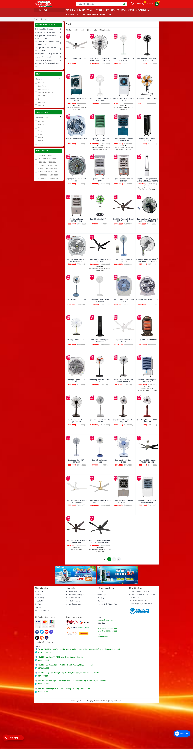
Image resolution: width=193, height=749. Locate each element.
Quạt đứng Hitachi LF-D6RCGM (76, 461)
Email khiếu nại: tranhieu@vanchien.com (138, 599)
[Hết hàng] (66, 45)
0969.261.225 (43, 692)
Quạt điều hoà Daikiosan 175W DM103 (123, 140)
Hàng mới (80, 30)
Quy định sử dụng (73, 601)
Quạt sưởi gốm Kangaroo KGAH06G (100, 340)
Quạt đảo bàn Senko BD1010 (76, 139)
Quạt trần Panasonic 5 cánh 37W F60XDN (100, 260)
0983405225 (103, 637)
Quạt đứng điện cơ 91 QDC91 (100, 461)
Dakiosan (40, 124)
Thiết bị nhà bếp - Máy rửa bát (46, 54)
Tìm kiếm (101, 591)
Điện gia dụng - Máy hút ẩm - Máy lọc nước (46, 49)
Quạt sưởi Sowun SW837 (147, 339)
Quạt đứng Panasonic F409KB (123, 260)
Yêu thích (149, 3)
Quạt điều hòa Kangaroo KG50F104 (147, 381)
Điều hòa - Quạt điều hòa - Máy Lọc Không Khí (47, 43)
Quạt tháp (41, 102)
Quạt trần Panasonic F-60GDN (123, 340)
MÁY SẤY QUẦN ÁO (90, 14)
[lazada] (46, 638)
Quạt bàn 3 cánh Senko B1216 (123, 461)
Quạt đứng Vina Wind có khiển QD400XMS (123, 381)
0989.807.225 (43, 684)
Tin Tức (38, 604)
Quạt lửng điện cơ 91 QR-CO (76, 339)
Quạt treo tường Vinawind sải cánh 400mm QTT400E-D (147, 260)
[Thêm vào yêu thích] (71, 45)
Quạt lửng (41, 96)
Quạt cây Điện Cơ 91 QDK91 (76, 299)
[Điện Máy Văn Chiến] (43, 4)
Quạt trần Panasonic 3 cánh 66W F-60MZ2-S (76, 501)
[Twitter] (42, 632)
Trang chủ (70, 10)
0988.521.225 (43, 660)
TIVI (107, 10)
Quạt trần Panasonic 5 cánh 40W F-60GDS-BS (123, 220)
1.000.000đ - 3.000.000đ (46, 159)
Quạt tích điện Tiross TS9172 (147, 299)
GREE (39, 128)
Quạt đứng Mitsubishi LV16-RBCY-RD (147, 421)
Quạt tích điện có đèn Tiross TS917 (123, 300)
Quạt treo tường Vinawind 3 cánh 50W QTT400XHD (147, 220)
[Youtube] (46, 632)
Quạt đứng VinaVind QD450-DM (100, 381)
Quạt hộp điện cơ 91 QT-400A (76, 381)
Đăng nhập (102, 594)
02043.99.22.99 (44, 652)
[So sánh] (87, 45)
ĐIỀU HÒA (81, 10)
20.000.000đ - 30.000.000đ (47, 175)
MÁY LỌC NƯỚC (127, 10)
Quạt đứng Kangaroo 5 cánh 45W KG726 (123, 59)
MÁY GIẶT (115, 10)
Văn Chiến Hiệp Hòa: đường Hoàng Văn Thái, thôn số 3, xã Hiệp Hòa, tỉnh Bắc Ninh (69, 673)
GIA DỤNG (70, 14)
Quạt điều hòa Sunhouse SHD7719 (147, 140)
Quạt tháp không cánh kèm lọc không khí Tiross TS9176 (147, 180)
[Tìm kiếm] (123, 4)
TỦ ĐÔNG (100, 10)
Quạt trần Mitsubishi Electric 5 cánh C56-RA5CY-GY (100, 541)
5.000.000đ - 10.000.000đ (47, 165)
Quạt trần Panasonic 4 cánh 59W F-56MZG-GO (100, 501)
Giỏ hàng (101, 601)
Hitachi (40, 137)
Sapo (121, 701)
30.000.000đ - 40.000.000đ (47, 178)
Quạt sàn (40, 83)
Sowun (40, 134)
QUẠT (78, 14)
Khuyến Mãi (39, 601)
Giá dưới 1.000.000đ (44, 155)
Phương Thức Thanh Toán (107, 604)
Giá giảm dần (105, 30)
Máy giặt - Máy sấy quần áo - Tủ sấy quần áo (46, 37)
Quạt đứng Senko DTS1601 (100, 219)
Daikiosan (41, 121)
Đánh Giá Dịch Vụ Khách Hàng (140, 603)
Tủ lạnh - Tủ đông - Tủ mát (45, 32)
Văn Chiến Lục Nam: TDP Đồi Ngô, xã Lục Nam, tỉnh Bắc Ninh (61, 657)
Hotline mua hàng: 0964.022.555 (141, 591)
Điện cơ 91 (41, 141)
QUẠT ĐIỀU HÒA (142, 10)
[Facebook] (37, 632)
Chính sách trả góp (73, 604)
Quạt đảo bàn (42, 86)
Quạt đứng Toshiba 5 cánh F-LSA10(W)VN (100, 99)
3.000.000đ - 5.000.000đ (46, 162)
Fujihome (40, 144)
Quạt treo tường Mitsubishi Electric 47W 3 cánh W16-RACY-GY (100, 59)
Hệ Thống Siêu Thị (42, 610)
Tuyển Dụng (39, 598)
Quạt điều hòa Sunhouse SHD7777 (123, 180)
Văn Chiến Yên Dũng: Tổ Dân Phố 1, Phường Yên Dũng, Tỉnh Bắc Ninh (64, 689)
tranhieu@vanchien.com (107, 620)
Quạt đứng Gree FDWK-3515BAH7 (100, 300)
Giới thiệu (38, 594)
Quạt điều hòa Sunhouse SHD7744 (100, 180)
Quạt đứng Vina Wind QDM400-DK (76, 421)
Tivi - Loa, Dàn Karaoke (44, 29)
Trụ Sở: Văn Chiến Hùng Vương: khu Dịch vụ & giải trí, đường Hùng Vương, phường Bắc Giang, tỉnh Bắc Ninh (78, 649)
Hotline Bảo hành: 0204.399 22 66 (142, 594)
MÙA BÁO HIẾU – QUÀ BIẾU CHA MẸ (47, 65)
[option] (75, 575)
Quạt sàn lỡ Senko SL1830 (147, 98)
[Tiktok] (37, 638)
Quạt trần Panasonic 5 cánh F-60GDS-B (76, 541)
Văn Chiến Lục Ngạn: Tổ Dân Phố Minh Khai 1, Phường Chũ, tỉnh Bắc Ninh (65, 665)
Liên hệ (38, 607)
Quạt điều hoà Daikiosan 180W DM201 (100, 140)
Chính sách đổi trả (73, 598)
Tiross (39, 131)
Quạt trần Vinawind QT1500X (76, 58)
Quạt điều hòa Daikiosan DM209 (76, 99)
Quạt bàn (40, 99)
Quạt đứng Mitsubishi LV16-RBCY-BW (123, 421)
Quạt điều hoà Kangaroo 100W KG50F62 (76, 220)
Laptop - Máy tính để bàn (44, 57)
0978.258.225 (43, 668)
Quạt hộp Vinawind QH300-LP (76, 180)
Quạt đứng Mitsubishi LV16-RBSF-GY (100, 421)
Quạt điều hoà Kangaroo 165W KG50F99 (124, 501)
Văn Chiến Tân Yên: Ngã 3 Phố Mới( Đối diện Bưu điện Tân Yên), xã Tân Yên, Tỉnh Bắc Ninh (72, 681)
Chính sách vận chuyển (75, 594)
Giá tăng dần (92, 30)
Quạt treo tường (43, 89)
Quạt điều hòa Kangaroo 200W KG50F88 (147, 501)
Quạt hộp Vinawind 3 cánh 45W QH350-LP (76, 260)
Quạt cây (40, 105)
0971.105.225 (42, 676)
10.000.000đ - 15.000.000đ (47, 168)
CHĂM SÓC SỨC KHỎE (43, 60)
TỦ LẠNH (90, 10)
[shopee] (42, 638)
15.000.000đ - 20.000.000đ (47, 172)
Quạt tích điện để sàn (45, 92)
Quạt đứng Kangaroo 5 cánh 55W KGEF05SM (147, 59)
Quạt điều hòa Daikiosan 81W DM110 (124, 99)
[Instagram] (51, 632)
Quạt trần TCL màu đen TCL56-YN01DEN (147, 461)
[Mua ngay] (113, 45)
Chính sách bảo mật (73, 591)
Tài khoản (137, 3)
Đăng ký (101, 598)
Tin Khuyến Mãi (106, 14)
